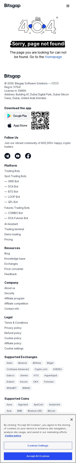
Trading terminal (14, 229)
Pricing (8, 239)
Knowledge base (14, 258)
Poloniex (49, 381)
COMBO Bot (15, 212)
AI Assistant (11, 224)
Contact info (11, 308)
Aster (9, 363)
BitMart (26, 388)
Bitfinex (37, 363)
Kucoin (23, 381)
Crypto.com (41, 369)
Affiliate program (14, 298)
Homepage (53, 57)
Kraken (10, 381)
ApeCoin (38, 404)
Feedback (10, 274)
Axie (9, 410)
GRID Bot (13, 181)
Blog (7, 253)
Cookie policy (12, 338)
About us (9, 288)
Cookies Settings (37, 445)
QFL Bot (13, 201)
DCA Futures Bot (18, 218)
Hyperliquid (50, 375)
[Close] (72, 420)
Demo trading (12, 234)
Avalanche (54, 404)
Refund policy (12, 333)
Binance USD (35, 410)
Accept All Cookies (38, 456)
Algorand (23, 404)
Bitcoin (51, 410)
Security (9, 293)
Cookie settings (13, 348)
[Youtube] (18, 156)
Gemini (24, 375)
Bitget (50, 363)
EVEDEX (57, 369)
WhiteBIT (12, 388)
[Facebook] (28, 156)
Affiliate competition (16, 303)
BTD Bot (13, 191)
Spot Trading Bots (15, 176)
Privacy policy (13, 327)
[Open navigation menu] (68, 6)
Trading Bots (12, 170)
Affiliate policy (12, 343)
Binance (22, 363)
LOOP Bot (14, 196)
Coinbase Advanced (18, 369)
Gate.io (10, 375)
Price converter (13, 268)
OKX (35, 381)
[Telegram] (7, 156)
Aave (9, 404)
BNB (19, 410)
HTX (36, 375)
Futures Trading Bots (17, 207)
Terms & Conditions (16, 322)
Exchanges (11, 263)
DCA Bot (13, 186)
